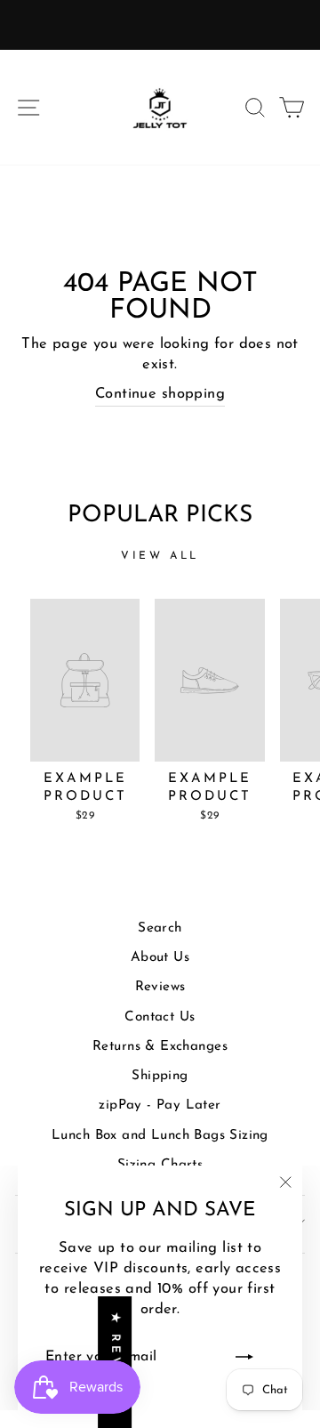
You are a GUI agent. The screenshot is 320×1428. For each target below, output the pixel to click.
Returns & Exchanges (160, 1046)
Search (159, 928)
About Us (160, 957)
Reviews (160, 987)
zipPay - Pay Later (159, 1105)
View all (160, 556)
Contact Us (159, 1017)
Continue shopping (160, 394)
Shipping (160, 1076)
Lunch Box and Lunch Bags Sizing (160, 1135)
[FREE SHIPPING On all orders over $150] (160, 25)
